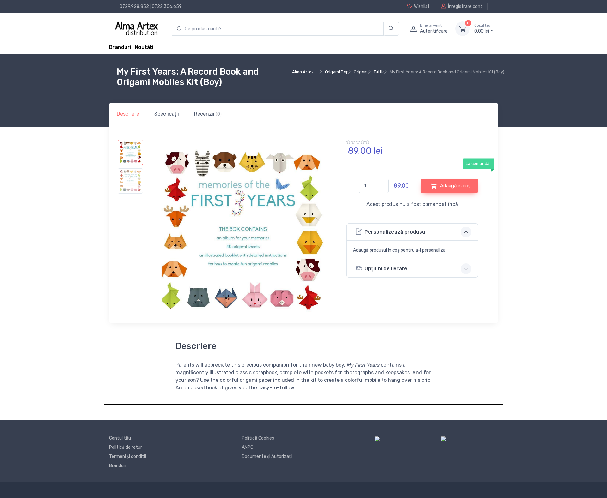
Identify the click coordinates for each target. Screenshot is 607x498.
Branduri (120, 47)
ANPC (247, 447)
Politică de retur (125, 447)
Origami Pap (337, 71)
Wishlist (422, 6)
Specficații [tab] (166, 114)
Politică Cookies (258, 438)
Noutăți (144, 47)
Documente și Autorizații (267, 456)
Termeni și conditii (127, 456)
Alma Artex (303, 71)
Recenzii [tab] (208, 114)
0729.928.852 (134, 6)
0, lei (482, 28)
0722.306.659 (167, 6)
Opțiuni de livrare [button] (386, 269)
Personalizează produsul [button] (395, 232)
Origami (361, 71)
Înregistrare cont (465, 6)
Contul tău (120, 438)
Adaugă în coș (455, 186)
